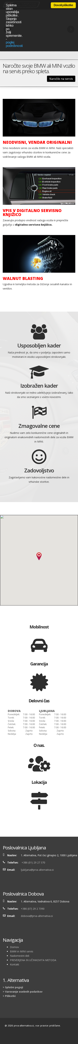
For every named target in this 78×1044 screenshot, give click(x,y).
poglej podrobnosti (14, 44)
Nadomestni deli (19, 955)
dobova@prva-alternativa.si (37, 916)
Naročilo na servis (61, 79)
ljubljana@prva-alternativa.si (37, 869)
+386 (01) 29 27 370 (33, 862)
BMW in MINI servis (21, 951)
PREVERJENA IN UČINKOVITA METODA (33, 960)
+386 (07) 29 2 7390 (32, 908)
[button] (39, 556)
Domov (14, 947)
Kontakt (14, 964)
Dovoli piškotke (63, 5)
